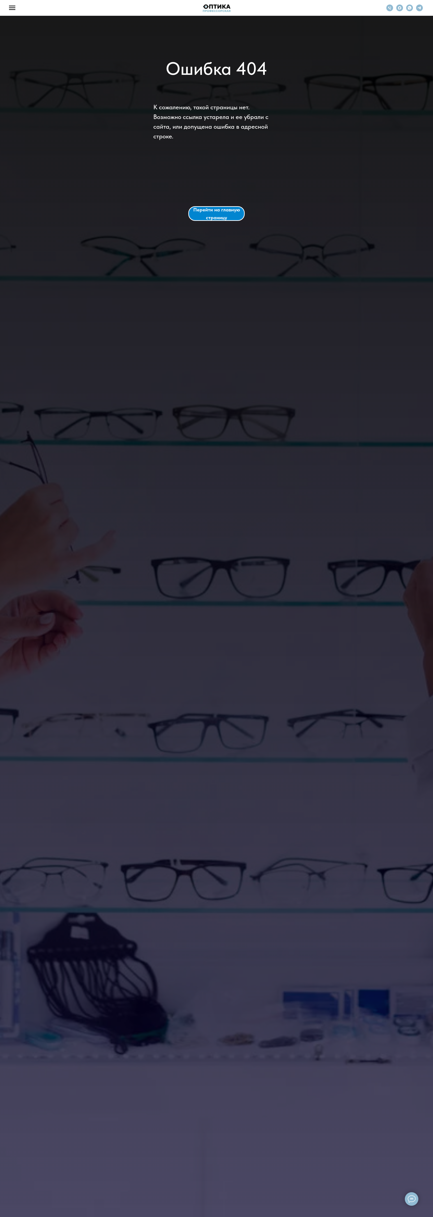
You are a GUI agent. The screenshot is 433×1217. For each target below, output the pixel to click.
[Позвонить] (389, 10)
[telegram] (419, 10)
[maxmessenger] (399, 10)
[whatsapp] (409, 10)
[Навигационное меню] (12, 8)
